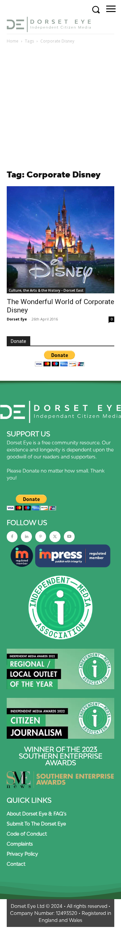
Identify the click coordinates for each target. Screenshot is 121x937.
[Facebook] (12, 536)
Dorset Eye (17, 318)
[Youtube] (69, 536)
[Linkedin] (26, 536)
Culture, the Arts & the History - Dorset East (46, 290)
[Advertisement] (60, 108)
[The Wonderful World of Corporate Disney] (60, 239)
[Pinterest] (40, 536)
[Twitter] (54, 536)
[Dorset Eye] (49, 24)
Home (12, 41)
